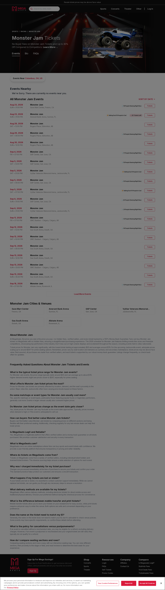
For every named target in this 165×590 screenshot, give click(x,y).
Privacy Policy (12, 587)
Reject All (128, 583)
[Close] (161, 583)
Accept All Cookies (147, 583)
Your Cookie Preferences (108, 583)
